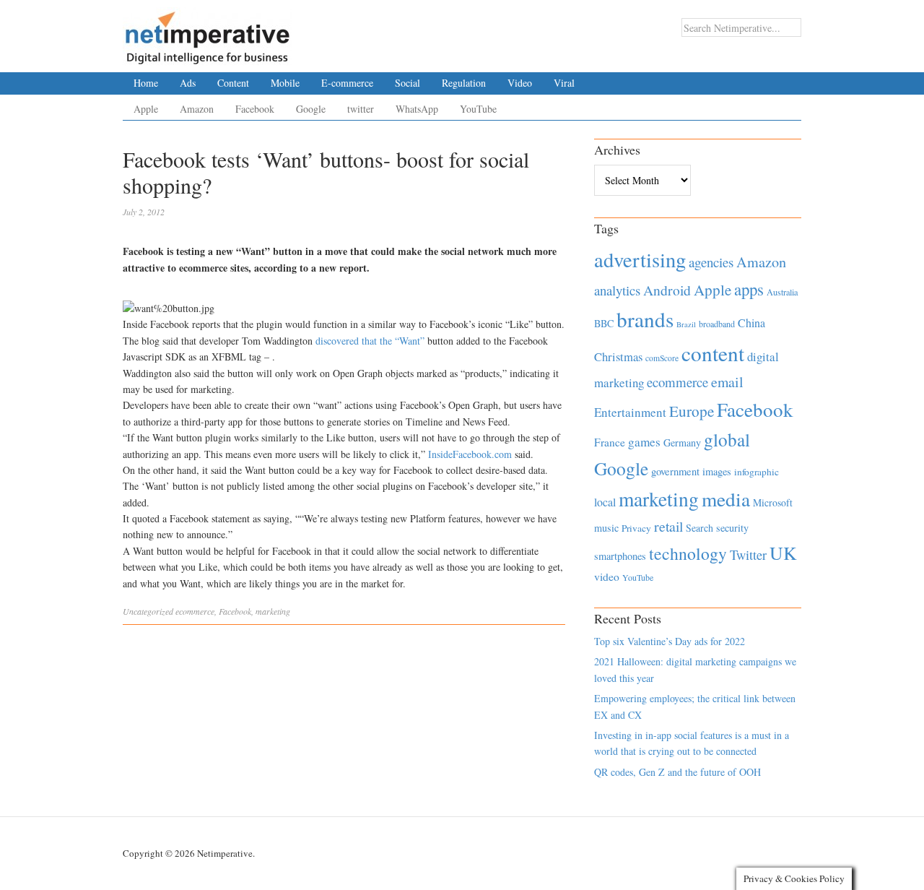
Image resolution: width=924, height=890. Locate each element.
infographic (756, 471)
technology (688, 553)
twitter (360, 109)
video (606, 576)
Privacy (636, 528)
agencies (711, 262)
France (609, 442)
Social (407, 83)
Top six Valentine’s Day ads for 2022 (669, 641)
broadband (717, 323)
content (712, 353)
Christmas (618, 356)
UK (783, 552)
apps (749, 289)
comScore (662, 358)
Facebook (254, 109)
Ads (188, 83)
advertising (640, 259)
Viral (564, 83)
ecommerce (194, 611)
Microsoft (773, 502)
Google (311, 109)
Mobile (285, 83)
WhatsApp (417, 109)
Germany (682, 442)
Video (519, 83)
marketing (273, 611)
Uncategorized (148, 611)
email (727, 382)
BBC (604, 323)
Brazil (686, 324)
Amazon (197, 109)
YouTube (478, 109)
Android (667, 290)
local (605, 501)
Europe (691, 411)
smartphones (620, 556)
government (675, 471)
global (727, 439)
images (716, 471)
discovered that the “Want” (369, 340)
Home (146, 83)
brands (645, 319)
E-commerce (347, 83)
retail (668, 526)
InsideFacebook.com (470, 454)
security (732, 528)
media (726, 498)
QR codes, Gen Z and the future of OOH (677, 772)
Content (233, 83)
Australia (782, 292)
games (644, 441)
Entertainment (630, 412)
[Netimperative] (207, 32)
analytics (617, 290)
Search (699, 528)
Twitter (748, 554)
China (751, 322)
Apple (146, 109)
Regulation (464, 83)
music (606, 528)
